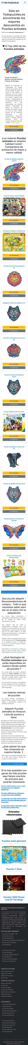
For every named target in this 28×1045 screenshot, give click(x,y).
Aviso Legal (4, 978)
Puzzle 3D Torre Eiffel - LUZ (9, 934)
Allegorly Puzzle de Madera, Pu (14, 303)
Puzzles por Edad (6, 987)
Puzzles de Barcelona (8, 1013)
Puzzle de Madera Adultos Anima (14, 160)
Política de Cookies (6, 973)
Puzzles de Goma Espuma (9, 1010)
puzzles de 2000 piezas (16, 652)
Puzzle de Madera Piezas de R (14, 484)
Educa (8, 628)
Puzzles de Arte (6, 1006)
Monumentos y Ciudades (9, 942)
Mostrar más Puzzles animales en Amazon (14, 592)
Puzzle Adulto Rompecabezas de (14, 267)
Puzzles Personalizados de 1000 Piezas (13, 940)
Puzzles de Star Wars (8, 1020)
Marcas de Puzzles (6, 983)
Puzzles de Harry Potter (9, 950)
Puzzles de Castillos (8, 1008)
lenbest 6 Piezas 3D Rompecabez (14, 556)
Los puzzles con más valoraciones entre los (14, 800)
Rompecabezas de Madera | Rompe (14, 519)
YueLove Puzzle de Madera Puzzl (14, 376)
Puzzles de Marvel (7, 952)
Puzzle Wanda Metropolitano (10, 954)
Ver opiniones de (14, 764)
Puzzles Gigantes (7, 1027)
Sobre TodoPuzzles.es (7, 971)
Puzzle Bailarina (6, 944)
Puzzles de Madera (6, 996)
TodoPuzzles (17, 1043)
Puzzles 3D (4, 985)
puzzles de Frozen (7, 685)
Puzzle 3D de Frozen (8, 936)
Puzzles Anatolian (7, 1031)
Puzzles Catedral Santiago (9, 959)
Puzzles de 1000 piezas (9, 1023)
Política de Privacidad (7, 975)
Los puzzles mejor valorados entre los (14, 807)
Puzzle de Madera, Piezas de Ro (14, 448)
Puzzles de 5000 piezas (9, 1004)
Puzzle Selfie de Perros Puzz (14, 412)
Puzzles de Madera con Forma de (14, 339)
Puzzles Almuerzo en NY (9, 1029)
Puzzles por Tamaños (7, 989)
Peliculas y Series (6, 994)
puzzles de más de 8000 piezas (10, 643)
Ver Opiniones (14, 130)
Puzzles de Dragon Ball (8, 1025)
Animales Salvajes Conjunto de (14, 231)
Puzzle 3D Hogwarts (8, 938)
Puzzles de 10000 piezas (9, 961)
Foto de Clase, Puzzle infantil (14, 196)
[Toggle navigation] (25, 2)
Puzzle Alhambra (7, 956)
